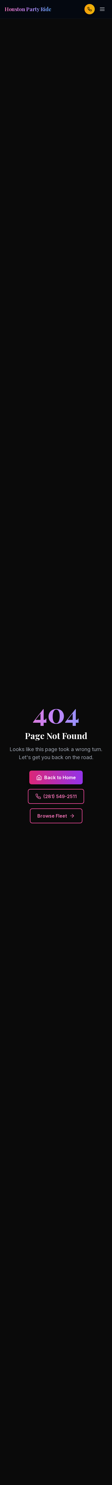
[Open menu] (102, 9)
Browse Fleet (52, 816)
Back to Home (60, 777)
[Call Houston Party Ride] (89, 9)
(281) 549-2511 (60, 796)
